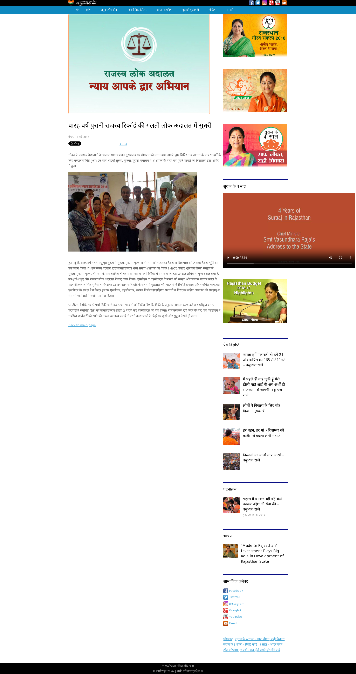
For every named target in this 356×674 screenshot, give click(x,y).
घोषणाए (228, 639)
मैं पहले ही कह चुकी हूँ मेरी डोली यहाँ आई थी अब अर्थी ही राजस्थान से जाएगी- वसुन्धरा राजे (264, 386)
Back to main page (82, 325)
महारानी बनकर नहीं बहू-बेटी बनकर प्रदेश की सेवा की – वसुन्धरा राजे (262, 504)
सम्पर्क (230, 10)
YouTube (235, 616)
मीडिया (212, 10)
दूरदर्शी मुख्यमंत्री (191, 10)
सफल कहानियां (164, 10)
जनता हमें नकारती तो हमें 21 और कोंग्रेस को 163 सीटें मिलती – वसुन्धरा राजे (265, 359)
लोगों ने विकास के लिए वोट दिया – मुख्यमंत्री (261, 408)
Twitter (234, 597)
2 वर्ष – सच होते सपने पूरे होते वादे (260, 650)
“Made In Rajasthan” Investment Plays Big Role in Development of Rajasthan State (262, 553)
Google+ (234, 610)
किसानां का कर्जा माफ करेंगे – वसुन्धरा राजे (263, 457)
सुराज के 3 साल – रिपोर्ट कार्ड (240, 644)
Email (232, 623)
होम (78, 10)
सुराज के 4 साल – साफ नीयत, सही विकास (260, 639)
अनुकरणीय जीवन (109, 10)
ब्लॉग (88, 10)
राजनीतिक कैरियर (138, 10)
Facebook (235, 590)
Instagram (236, 603)
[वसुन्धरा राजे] (82, 4)
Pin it (123, 144)
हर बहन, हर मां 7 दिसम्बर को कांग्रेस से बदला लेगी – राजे (263, 433)
